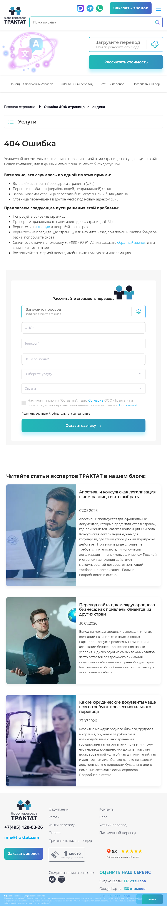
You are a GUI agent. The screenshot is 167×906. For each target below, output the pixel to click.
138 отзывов (134, 888)
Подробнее (48, 903)
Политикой (128, 405)
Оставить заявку (81, 426)
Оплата (54, 832)
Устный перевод (112, 84)
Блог (103, 817)
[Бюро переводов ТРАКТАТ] (15, 15)
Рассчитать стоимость (126, 62)
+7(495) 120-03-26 (23, 827)
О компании (58, 809)
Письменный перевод (77, 84)
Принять (152, 899)
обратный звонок (131, 242)
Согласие (96, 400)
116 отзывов (135, 881)
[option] (31, 84)
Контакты (106, 809)
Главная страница (19, 107)
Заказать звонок (130, 8)
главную (43, 226)
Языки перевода (62, 825)
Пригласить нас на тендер (70, 840)
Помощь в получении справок (31, 84)
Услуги (54, 817)
